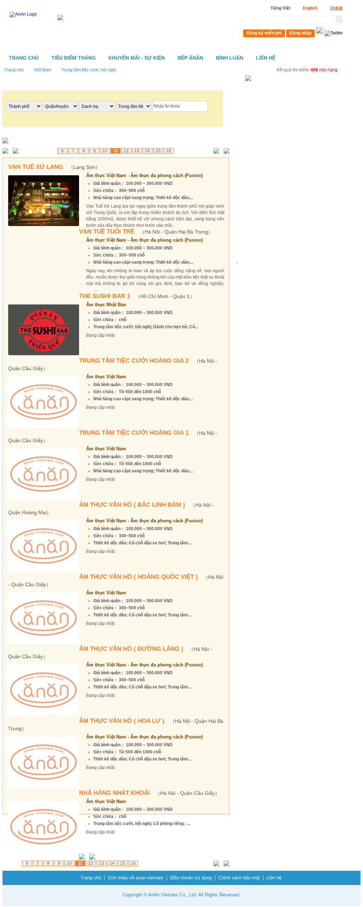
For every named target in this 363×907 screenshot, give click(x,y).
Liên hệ (265, 58)
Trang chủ (24, 58)
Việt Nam (42, 69)
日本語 (336, 8)
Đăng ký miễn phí (264, 33)
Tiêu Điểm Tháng (73, 58)
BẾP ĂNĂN (190, 58)
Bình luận (229, 58)
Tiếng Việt (280, 8)
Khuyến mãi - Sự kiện (136, 58)
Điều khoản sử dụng (191, 877)
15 (158, 150)
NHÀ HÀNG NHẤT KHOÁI (149, 793)
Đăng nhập (300, 33)
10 (104, 150)
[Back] (17, 151)
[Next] (214, 151)
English (310, 8)
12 (126, 150)
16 (168, 150)
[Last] (224, 151)
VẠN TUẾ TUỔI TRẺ (146, 231)
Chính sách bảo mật (239, 877)
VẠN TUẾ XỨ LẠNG (54, 167)
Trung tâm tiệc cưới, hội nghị (88, 69)
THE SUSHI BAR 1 (137, 296)
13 (136, 150)
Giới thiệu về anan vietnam (135, 877)
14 (147, 150)
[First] (6, 151)
